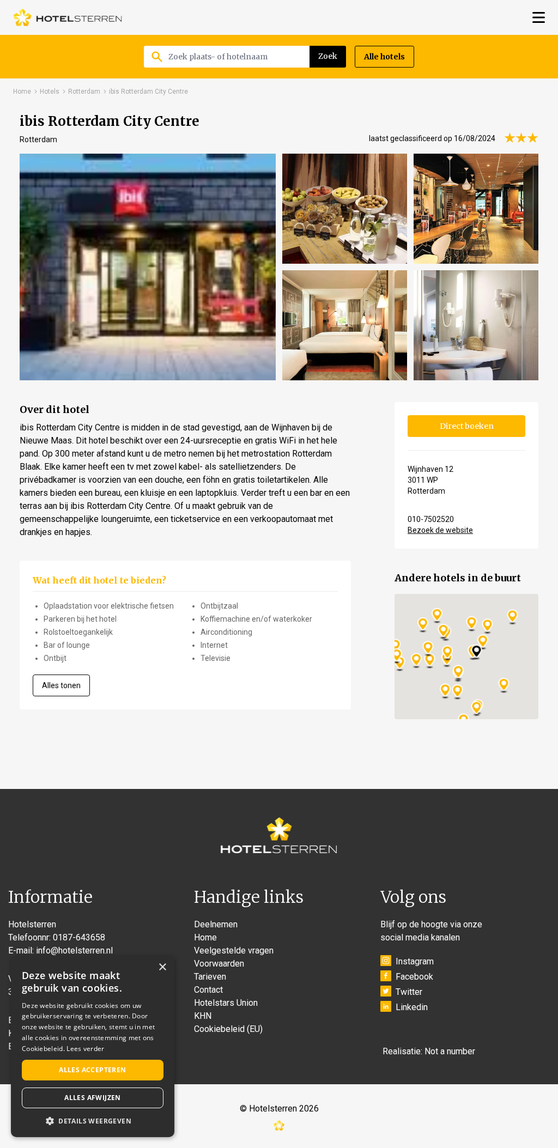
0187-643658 (79, 937)
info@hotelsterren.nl (74, 950)
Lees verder (85, 1048)
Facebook (414, 976)
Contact (208, 990)
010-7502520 (431, 519)
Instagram (415, 961)
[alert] (92, 1046)
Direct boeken (467, 426)
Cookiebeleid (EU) (228, 1029)
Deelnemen (216, 924)
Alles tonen (61, 685)
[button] (92, 1120)
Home (22, 91)
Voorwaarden (219, 963)
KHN (202, 1016)
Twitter (409, 992)
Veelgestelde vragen (234, 950)
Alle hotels (384, 57)
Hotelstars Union (226, 1003)
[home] (67, 17)
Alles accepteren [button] (92, 1069)
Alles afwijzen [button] (92, 1097)
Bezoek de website (440, 530)
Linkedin (412, 1007)
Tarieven (210, 976)
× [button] (162, 967)
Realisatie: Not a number (429, 1051)
